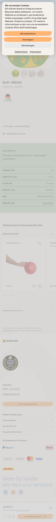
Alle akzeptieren (28, 33)
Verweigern (28, 39)
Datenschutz (21, 51)
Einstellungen (28, 45)
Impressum (35, 51)
